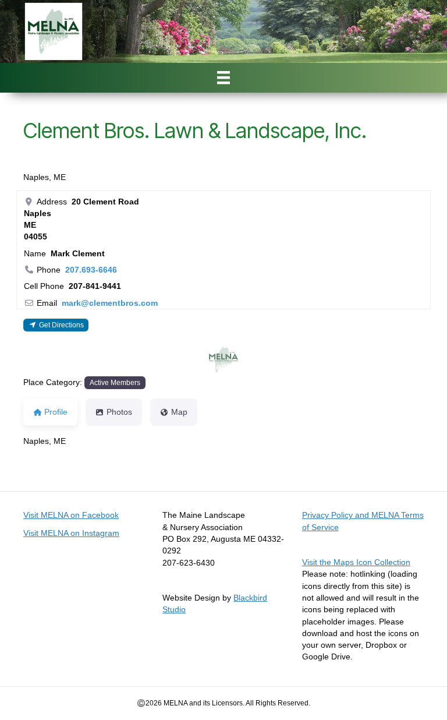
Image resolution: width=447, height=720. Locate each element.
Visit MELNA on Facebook (71, 515)
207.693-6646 (91, 269)
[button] (198, 359)
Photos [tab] (119, 412)
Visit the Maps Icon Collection (356, 562)
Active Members (115, 382)
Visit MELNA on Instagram (71, 533)
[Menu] (223, 77)
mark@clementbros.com (110, 303)
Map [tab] (179, 412)
